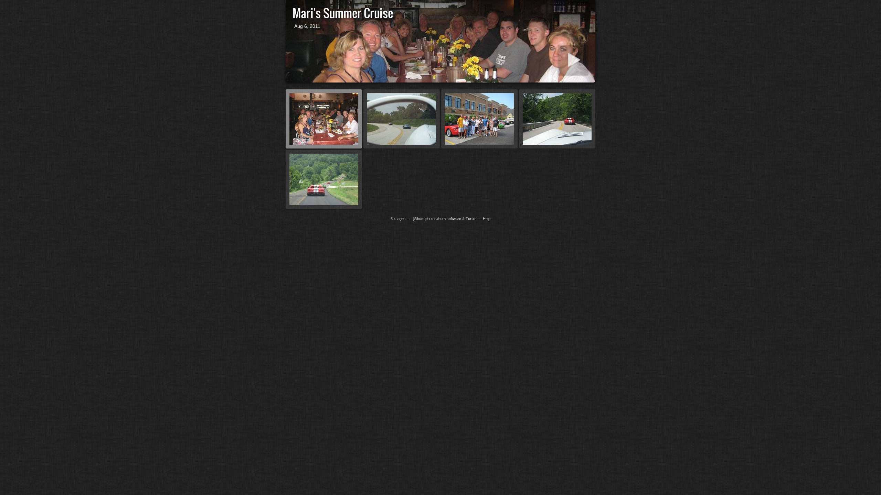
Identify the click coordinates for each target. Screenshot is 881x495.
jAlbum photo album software (437, 219)
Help (486, 219)
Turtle (470, 219)
